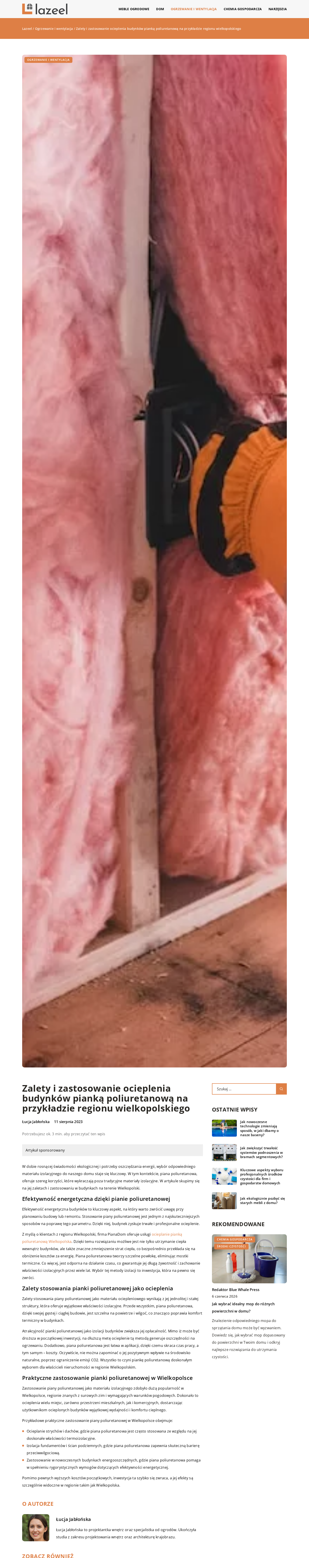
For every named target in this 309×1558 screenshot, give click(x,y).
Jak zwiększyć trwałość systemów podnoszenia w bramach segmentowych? (261, 1152)
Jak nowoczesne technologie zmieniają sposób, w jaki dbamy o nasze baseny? (259, 1128)
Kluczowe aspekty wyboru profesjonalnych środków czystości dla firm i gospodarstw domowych (262, 1176)
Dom (160, 9)
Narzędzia (278, 9)
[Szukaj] (281, 1089)
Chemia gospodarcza (243, 9)
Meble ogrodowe (134, 9)
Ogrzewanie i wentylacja (194, 9)
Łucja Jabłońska (36, 1122)
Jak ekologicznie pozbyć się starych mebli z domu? (262, 1200)
